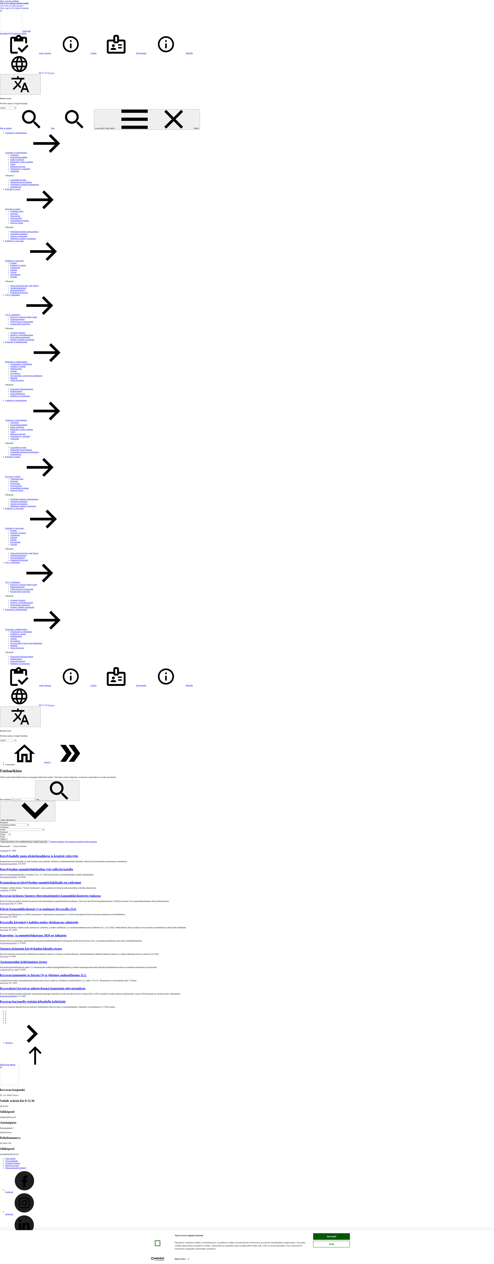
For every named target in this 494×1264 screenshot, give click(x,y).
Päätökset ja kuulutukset (20, 396)
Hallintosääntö (16, 391)
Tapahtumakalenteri (18, 288)
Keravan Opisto (16, 223)
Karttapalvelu (15, 187)
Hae (53, 128)
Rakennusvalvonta (17, 166)
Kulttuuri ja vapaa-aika (14, 241)
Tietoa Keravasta (17, 380)
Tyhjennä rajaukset (73, 842)
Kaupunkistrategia (17, 394)
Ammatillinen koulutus (19, 220)
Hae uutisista (5, 799)
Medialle (13, 378)
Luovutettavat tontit (18, 180)
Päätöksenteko (16, 369)
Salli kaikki (331, 1236)
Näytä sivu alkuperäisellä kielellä (14, 3)
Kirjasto (13, 263)
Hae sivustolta (6, 128)
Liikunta (13, 270)
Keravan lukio (16, 218)
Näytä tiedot (180, 1259)
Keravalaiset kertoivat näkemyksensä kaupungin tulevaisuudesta (42, 988)
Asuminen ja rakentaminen (16, 133)
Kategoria (4, 822)
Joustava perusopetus (18, 236)
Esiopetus (14, 214)
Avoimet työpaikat (17, 333)
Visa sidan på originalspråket (11, 6)
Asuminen (14, 155)
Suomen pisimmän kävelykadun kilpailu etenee (31, 948)
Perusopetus (15, 216)
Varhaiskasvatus (16, 211)
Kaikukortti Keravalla (19, 292)
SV (43, 73)
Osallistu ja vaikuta (18, 366)
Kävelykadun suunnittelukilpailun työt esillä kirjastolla (36, 869)
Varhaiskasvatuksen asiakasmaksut (24, 232)
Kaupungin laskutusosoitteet (21, 389)
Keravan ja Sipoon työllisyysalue (23, 317)
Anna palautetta (11, 1161)
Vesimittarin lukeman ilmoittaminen (24, 184)
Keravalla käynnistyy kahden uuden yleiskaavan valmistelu (39, 922)
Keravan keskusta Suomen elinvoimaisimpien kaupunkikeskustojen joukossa (50, 895)
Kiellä (331, 1244)
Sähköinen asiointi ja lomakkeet (23, 238)
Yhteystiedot (10, 1158)
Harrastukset (15, 274)
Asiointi (13, 371)
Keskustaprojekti (7, 903)
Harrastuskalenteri (17, 290)
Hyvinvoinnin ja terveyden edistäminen (26, 376)
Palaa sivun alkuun (8, 1064)
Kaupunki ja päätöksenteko (16, 342)
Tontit (12, 164)
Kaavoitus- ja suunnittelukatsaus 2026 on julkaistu (33, 935)
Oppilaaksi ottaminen (19, 234)
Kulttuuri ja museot (18, 265)
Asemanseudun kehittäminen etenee (23, 962)
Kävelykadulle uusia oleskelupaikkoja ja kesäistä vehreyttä (39, 856)
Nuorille (13, 277)
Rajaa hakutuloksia (8, 820)
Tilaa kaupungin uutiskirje (15, 1168)
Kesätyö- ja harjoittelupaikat (21, 335)
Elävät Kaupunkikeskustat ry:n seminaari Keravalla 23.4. (38, 909)
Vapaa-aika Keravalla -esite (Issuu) (24, 286)
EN (46, 73)
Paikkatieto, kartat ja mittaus (21, 162)
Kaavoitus (4, 917)
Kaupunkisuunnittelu (18, 157)
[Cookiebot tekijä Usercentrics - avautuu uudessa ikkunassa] (157, 1259)
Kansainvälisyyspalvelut (20, 324)
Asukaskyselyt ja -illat (9, 970)
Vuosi (2, 837)
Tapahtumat (15, 268)
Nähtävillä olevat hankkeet (21, 182)
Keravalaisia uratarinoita (20, 337)
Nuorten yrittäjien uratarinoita (22, 340)
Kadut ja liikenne (17, 159)
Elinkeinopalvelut (17, 319)
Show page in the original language (14, 8)
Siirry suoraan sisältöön (9, 1)
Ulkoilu (13, 272)
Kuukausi (4, 832)
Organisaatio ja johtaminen (21, 364)
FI (40, 73)
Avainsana (4, 827)
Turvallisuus (15, 373)
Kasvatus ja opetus (12, 189)
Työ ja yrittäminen (12, 295)
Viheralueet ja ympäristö (20, 169)
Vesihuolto (14, 171)
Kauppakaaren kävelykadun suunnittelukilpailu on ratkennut (40, 882)
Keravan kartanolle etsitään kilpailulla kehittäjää (32, 1001)
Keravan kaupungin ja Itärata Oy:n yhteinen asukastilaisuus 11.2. (43, 975)
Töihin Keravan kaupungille (21, 322)
